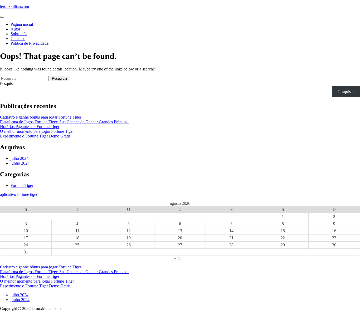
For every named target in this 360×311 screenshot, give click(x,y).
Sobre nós (19, 34)
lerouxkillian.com (14, 6)
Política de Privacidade (29, 43)
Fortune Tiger (22, 185)
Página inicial (22, 24)
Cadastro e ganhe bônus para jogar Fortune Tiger (40, 117)
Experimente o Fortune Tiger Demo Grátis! (36, 136)
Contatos (18, 38)
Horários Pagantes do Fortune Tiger (29, 126)
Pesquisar (8, 83)
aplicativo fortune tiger (18, 194)
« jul (178, 258)
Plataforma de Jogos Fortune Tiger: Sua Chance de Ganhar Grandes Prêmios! (64, 122)
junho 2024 (20, 163)
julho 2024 (19, 158)
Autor (15, 29)
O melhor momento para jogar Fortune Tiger (37, 131)
